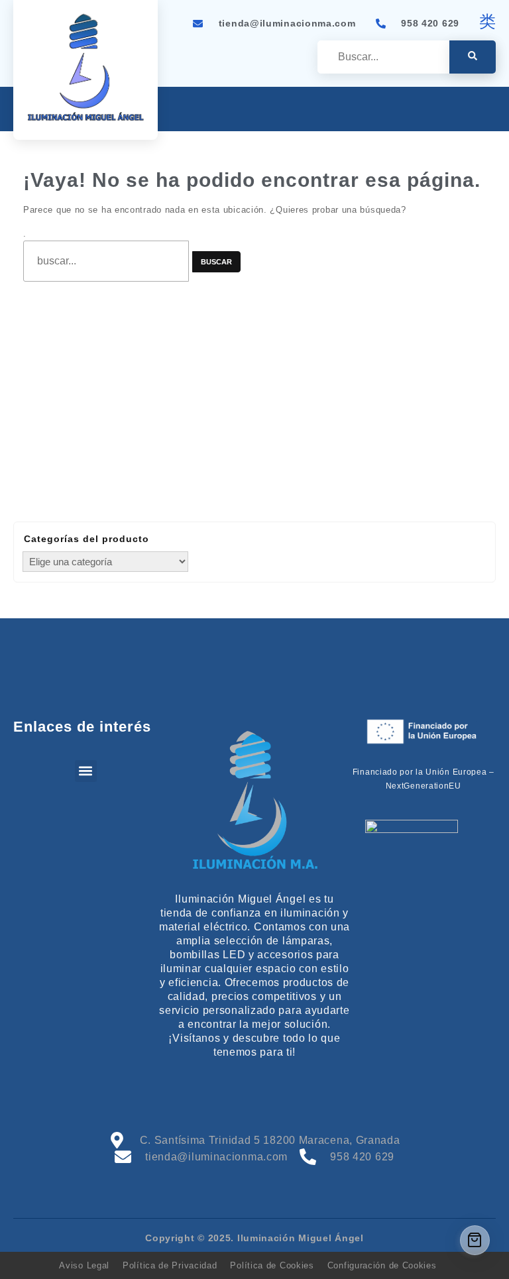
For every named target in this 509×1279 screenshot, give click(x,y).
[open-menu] (488, 110)
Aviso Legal (84, 1265)
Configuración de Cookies (382, 1265)
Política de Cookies (271, 1265)
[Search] (472, 57)
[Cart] (475, 1240)
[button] (86, 771)
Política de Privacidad (170, 1265)
